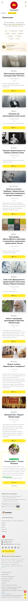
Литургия (3, 560)
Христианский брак (19, 560)
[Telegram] (6, 547)
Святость (9, 560)
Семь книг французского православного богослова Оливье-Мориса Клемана (14, 282)
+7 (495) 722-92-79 (8, 540)
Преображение (13, 565)
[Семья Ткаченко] (14, 449)
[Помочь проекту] (25, 591)
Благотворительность (14, 459)
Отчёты (3, 527)
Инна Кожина (15, 369)
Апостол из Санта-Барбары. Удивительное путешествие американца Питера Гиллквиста (14, 192)
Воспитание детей (5, 562)
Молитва (23, 559)
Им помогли (4, 529)
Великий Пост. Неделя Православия (14, 416)
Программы (4, 531)
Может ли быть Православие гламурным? (14, 365)
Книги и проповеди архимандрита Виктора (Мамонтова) (14, 320)
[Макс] (9, 547)
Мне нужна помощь (9, 551)
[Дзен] (12, 547)
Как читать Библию (16, 562)
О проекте (4, 583)
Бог (6, 560)
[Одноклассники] (18, 547)
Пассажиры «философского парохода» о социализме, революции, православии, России (14, 240)
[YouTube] (15, 547)
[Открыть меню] (2, 2)
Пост (20, 559)
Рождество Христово (5, 559)
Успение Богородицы (6, 565)
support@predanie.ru (12, 544)
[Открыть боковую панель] (25, 2)
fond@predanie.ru (7, 542)
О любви (13, 560)
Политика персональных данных (9, 585)
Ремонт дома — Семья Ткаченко (14, 462)
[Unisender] (7, 512)
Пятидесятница (19, 565)
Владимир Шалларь (15, 78)
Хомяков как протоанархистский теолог (14, 115)
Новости (3, 525)
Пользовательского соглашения (13, 597)
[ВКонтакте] (3, 547)
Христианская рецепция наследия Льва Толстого (14, 75)
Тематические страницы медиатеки (12, 556)
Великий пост (15, 559)
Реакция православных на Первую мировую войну (14, 152)
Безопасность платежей (7, 578)
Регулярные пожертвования (8, 576)
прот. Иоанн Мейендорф (15, 24)
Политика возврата (6, 580)
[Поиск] (25, 6)
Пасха (11, 559)
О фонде (4, 523)
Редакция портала (14, 325)
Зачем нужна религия (6, 564)
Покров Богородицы (14, 564)
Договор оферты (5, 574)
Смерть (10, 562)
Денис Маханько (14, 198)
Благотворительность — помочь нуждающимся (12, 520)
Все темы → (4, 567)
